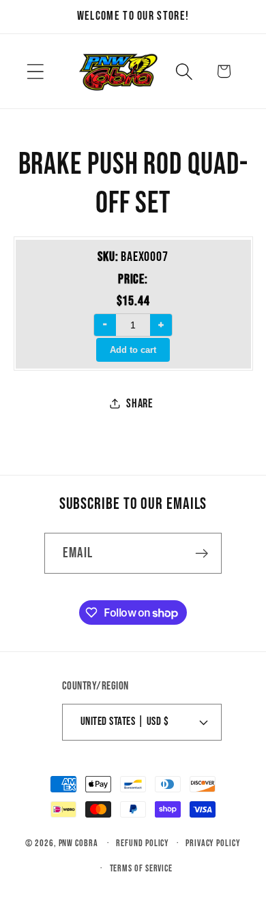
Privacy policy (213, 843)
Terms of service (141, 868)
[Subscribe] (201, 553)
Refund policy (142, 843)
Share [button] (139, 404)
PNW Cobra (78, 843)
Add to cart (133, 350)
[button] (35, 71)
